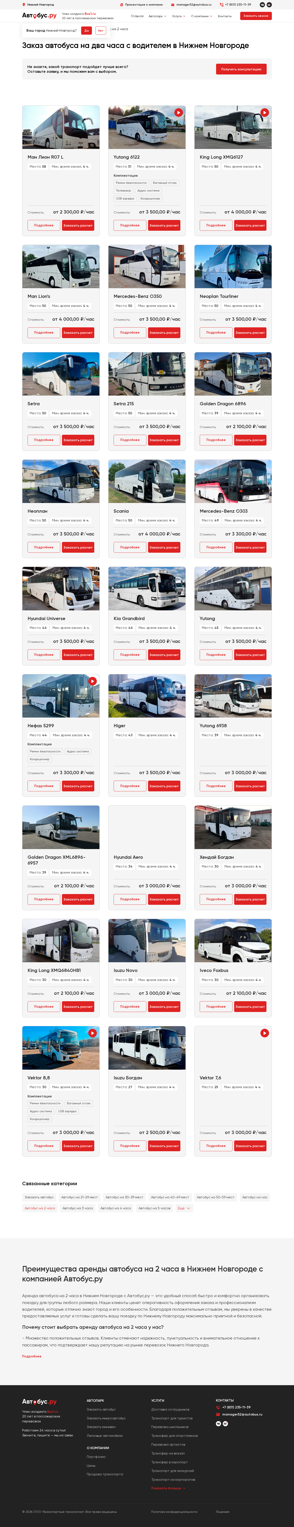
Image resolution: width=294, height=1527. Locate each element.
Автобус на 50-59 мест (216, 1197)
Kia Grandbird (129, 618)
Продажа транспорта (105, 1474)
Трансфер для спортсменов (174, 1436)
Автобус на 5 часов (154, 1208)
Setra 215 (124, 404)
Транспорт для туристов (171, 1418)
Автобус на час (255, 1197)
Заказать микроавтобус (106, 1418)
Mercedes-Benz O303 (224, 511)
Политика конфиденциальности (174, 1511)
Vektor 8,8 (39, 1078)
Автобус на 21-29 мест (79, 1197)
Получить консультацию (241, 69)
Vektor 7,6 (210, 1078)
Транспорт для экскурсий (172, 1471)
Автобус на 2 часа (40, 1208)
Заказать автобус (39, 1197)
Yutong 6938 (213, 726)
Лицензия (222, 1511)
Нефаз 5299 (41, 726)
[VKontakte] (262, 4)
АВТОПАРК (95, 1401)
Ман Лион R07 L (45, 157)
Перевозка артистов (168, 1444)
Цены (91, 1466)
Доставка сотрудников (170, 1409)
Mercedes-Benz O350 (138, 296)
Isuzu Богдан (128, 1078)
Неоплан (37, 511)
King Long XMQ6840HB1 (54, 970)
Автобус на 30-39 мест (124, 1197)
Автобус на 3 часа (78, 1208)
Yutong (207, 618)
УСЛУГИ (157, 1401)
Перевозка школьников (169, 1427)
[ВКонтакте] (218, 1423)
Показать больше (166, 1488)
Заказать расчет (78, 225)
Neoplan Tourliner (219, 296)
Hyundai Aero (128, 857)
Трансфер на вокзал (168, 1453)
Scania (121, 511)
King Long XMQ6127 (221, 157)
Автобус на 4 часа (116, 1208)
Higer (119, 726)
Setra (34, 404)
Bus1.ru (90, 14)
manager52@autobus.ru (242, 1414)
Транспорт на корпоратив (173, 1479)
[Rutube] (269, 4)
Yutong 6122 (127, 157)
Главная (137, 16)
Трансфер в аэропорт (169, 1462)
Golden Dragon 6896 (223, 404)
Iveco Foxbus (214, 970)
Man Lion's (39, 296)
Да (86, 30)
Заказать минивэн (101, 1427)
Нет (101, 30)
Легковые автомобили (105, 1436)
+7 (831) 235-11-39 (238, 4)
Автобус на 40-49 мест (170, 1197)
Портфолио (96, 1457)
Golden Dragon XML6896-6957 (57, 860)
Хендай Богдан (217, 857)
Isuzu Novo (126, 970)
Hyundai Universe (46, 618)
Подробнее (44, 225)
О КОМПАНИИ (98, 1448)
